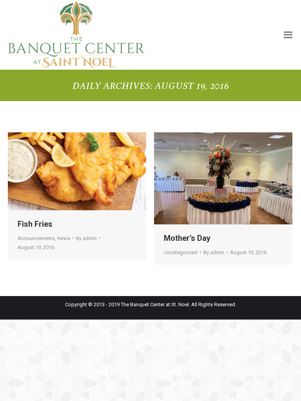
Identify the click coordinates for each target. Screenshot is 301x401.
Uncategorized (181, 252)
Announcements (36, 238)
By (86, 238)
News (63, 238)
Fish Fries (35, 224)
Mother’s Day (187, 238)
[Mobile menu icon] (288, 35)
